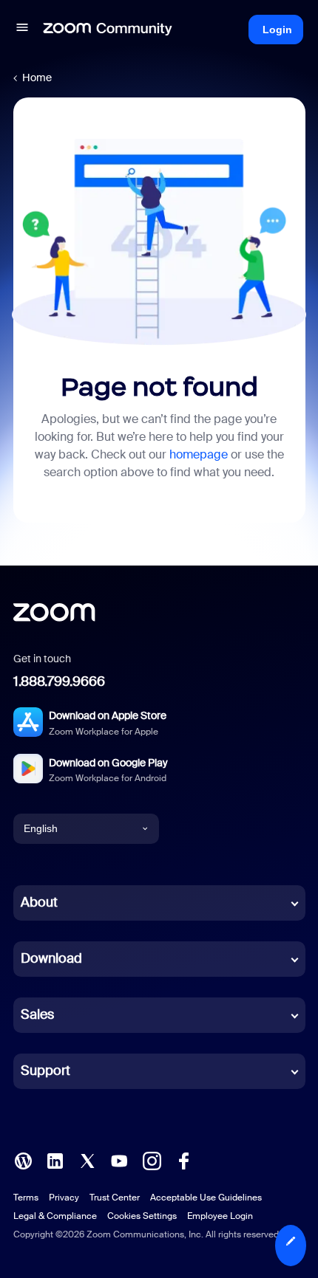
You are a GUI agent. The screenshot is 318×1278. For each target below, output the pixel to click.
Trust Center (114, 1197)
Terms (25, 1197)
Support (45, 1070)
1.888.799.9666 (59, 681)
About (39, 902)
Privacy (64, 1197)
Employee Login (220, 1216)
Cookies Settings (142, 1216)
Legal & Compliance (55, 1216)
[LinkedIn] (54, 1159)
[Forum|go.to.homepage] (108, 29)
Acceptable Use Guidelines (206, 1197)
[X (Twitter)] (87, 1159)
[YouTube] (119, 1159)
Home (37, 77)
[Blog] (23, 1159)
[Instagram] (151, 1159)
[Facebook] (183, 1159)
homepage (198, 454)
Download (51, 958)
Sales (37, 1014)
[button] (22, 29)
